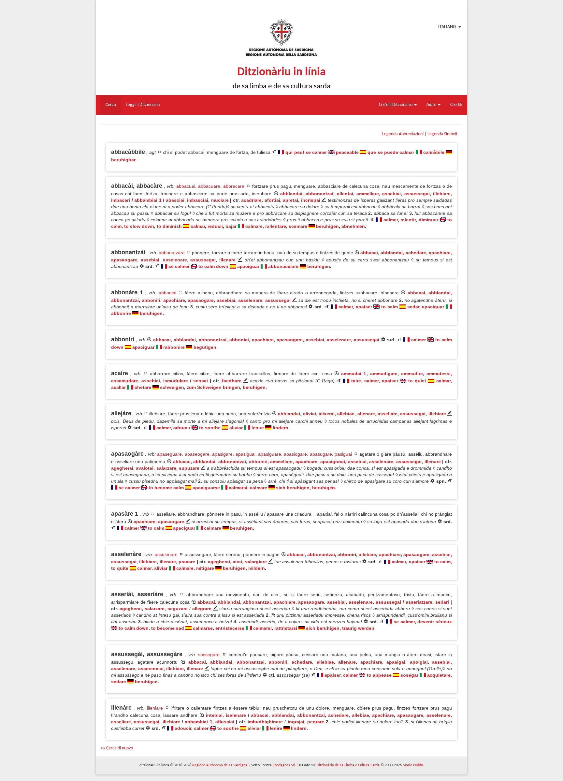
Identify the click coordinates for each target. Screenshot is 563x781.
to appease (379, 675)
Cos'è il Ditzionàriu (396, 104)
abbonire (121, 313)
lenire (258, 427)
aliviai (309, 413)
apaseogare (197, 454)
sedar (413, 306)
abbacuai (185, 186)
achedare (416, 252)
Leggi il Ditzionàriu (143, 104)
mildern (256, 568)
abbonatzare (172, 252)
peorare (315, 721)
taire (356, 380)
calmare (254, 226)
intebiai (214, 715)
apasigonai (332, 461)
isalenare (236, 715)
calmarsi (238, 487)
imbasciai (197, 200)
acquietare (439, 675)
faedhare (231, 380)
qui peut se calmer (306, 152)
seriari (442, 602)
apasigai (395, 662)
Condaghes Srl (284, 765)
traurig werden (358, 628)
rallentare (275, 226)
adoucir (181, 427)
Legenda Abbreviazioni (403, 134)
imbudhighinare (265, 721)
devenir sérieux (434, 621)
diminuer (428, 219)
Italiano (447, 26)
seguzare (177, 608)
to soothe (210, 427)
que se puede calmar (391, 152)
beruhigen (327, 226)
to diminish (169, 226)
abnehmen (353, 226)
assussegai (417, 193)
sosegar (409, 675)
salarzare (166, 468)
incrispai (310, 200)
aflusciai (224, 721)
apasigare (222, 454)
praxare (187, 561)
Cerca (111, 104)
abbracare (233, 186)
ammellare (367, 193)
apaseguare (169, 454)
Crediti (456, 104)
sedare (118, 681)
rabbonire (174, 347)
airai (237, 561)
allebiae (345, 413)
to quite (119, 568)
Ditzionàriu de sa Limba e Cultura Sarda (348, 765)
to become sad (167, 628)
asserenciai (151, 668)
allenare (366, 413)
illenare (227, 259)
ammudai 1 (353, 373)
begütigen (205, 347)
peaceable (347, 152)
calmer (390, 219)
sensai (200, 380)
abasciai (175, 200)
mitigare (205, 568)
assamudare (124, 380)
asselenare (175, 259)
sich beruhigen (293, 487)
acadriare (251, 200)
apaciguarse (206, 487)
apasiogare (295, 454)
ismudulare (175, 380)
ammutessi (438, 373)
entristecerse (229, 628)
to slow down (139, 226)
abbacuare (209, 186)
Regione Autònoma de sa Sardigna (219, 765)
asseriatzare (419, 602)
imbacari (120, 200)
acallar (118, 387)
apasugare (321, 454)
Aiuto (431, 104)
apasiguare (269, 454)
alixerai (327, 413)
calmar (198, 226)
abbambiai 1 (148, 200)
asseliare (387, 413)
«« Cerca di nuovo (117, 748)
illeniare (155, 708)
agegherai (122, 468)
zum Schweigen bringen (213, 387)
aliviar (236, 427)
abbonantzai (319, 193)
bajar (231, 226)
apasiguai (245, 454)
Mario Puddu (413, 765)
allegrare (201, 608)
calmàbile (433, 152)
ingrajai (296, 721)
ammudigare (383, 373)
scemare (298, 226)
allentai (345, 193)
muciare (220, 200)
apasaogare (124, 259)
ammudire (412, 373)
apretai (290, 200)
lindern (280, 427)
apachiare (440, 252)
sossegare (209, 654)
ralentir (408, 219)
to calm (389, 306)
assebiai (391, 193)
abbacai (369, 252)
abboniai (167, 292)
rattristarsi (285, 628)
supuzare (189, 468)
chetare (143, 387)
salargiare (256, 561)
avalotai (144, 468)
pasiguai (343, 454)
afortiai (272, 200)
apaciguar (248, 266)
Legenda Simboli (442, 134)
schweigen (172, 387)
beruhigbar (123, 159)
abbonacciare (283, 266)
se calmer (179, 266)
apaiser (364, 306)
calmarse (203, 628)
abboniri (151, 300)
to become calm (166, 487)
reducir (215, 226)
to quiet (417, 380)
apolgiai (419, 662)
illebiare (442, 193)
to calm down (213, 266)
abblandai (291, 193)
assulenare (166, 554)
